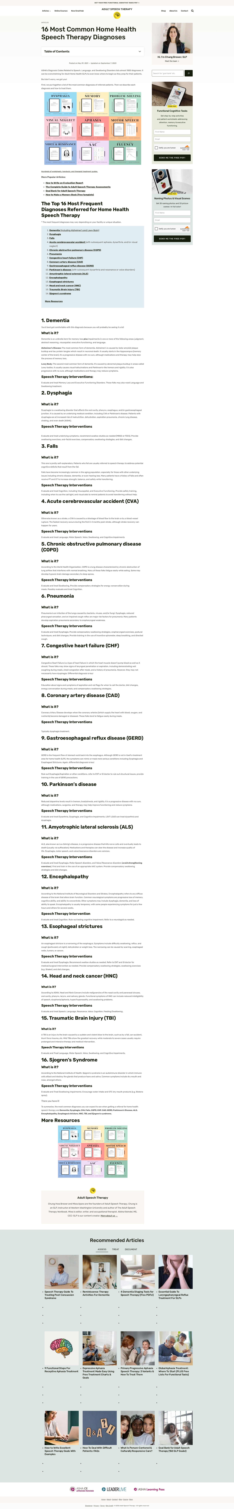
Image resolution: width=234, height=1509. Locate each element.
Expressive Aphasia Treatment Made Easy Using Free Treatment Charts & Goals (98, 1373)
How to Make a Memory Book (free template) (70, 194)
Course (125, 1499)
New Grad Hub (77, 11)
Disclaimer (89, 1506)
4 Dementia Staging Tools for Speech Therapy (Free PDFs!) (137, 1293)
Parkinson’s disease (60, 269)
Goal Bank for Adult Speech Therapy (65, 190)
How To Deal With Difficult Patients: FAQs (97, 1449)
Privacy (96, 1506)
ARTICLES (45, 22)
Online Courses (61, 11)
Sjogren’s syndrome (60, 293)
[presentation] (62, 1272)
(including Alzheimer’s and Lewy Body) (74, 230)
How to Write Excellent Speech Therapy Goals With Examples (60, 1451)
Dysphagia (55, 234)
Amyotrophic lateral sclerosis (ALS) (68, 273)
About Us (173, 11)
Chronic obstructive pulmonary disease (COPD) (75, 250)
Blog (120, 1499)
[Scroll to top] (228, 1501)
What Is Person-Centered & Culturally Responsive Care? (136, 1449)
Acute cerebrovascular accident (67, 242)
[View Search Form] (192, 11)
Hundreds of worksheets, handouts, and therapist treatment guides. (69, 171)
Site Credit (109, 1506)
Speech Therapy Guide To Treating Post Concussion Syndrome (59, 1295)
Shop (163, 11)
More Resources (54, 301)
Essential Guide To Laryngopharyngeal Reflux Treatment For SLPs (173, 1295)
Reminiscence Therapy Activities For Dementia (96, 1293)
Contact (184, 11)
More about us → (109, 1215)
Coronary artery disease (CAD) (66, 262)
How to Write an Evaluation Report (64, 183)
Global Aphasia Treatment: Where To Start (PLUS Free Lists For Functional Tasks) (174, 1371)
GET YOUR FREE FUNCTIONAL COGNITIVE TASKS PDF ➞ (117, 3)
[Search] (189, 73)
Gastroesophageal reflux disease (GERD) (71, 265)
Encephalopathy (58, 277)
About (109, 1499)
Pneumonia (55, 254)
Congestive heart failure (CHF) (66, 258)
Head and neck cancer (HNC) (65, 285)
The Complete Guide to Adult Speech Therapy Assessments (78, 187)
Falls (51, 238)
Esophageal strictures (61, 281)
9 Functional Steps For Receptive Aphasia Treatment (61, 1370)
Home (103, 1499)
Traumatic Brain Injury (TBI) (64, 289)
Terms (102, 1506)
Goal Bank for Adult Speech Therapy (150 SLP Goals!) (174, 1449)
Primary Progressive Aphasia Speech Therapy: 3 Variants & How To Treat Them (137, 1371)
